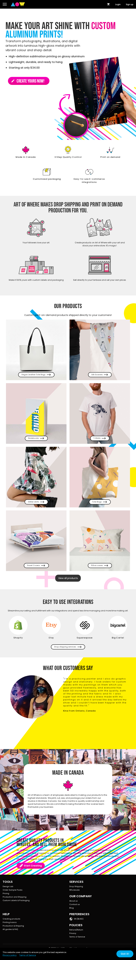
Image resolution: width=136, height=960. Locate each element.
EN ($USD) (78, 919)
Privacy (72, 933)
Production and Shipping (14, 897)
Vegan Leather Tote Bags (33, 374)
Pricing (6, 893)
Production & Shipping (13, 926)
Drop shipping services (65, 647)
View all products (68, 578)
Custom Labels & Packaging (16, 900)
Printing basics (10, 922)
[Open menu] (4, 4)
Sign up (129, 4)
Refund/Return (76, 930)
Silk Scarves (97, 374)
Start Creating (33, 865)
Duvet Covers (33, 565)
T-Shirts (97, 438)
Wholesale (74, 890)
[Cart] (108, 4)
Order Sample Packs (12, 890)
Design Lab (8, 886)
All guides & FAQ (10, 929)
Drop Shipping (76, 886)
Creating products (11, 919)
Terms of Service (77, 937)
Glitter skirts (33, 502)
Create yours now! (27, 81)
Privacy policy (10, 955)
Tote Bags (97, 502)
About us (73, 901)
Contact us (74, 904)
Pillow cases (97, 565)
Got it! (125, 954)
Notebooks (33, 438)
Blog (71, 908)
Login (118, 4)
